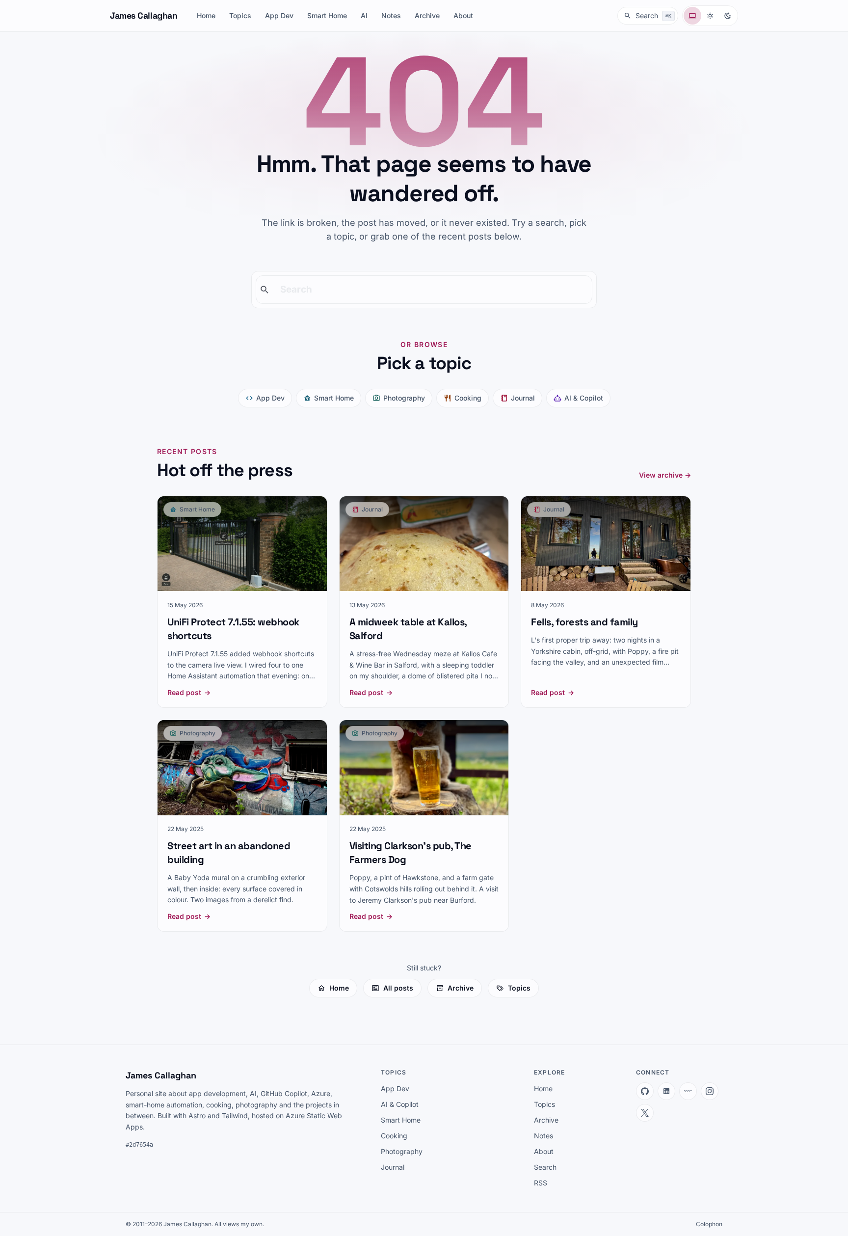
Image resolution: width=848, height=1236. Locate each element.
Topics (240, 15)
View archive (665, 475)
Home (206, 15)
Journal (523, 398)
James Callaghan (143, 15)
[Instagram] (709, 1091)
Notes (391, 15)
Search (545, 1167)
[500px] (688, 1091)
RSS (540, 1183)
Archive (427, 15)
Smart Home (327, 15)
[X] (645, 1113)
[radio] (692, 16)
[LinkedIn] (666, 1091)
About (463, 15)
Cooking (467, 398)
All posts (398, 988)
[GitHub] (645, 1091)
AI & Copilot (583, 398)
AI (364, 15)
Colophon (709, 1224)
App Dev (279, 15)
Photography (404, 398)
